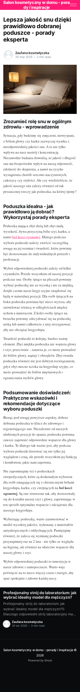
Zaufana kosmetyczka (32, 53)
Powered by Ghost (40, 660)
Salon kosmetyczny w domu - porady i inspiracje (38, 650)
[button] (73, 4)
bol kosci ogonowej (26, 237)
